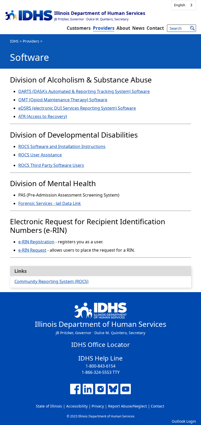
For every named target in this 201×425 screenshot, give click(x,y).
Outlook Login (184, 421)
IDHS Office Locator (100, 344)
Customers (79, 28)
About (123, 28)
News (138, 28)
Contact (155, 28)
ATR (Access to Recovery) (42, 116)
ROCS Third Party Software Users (51, 165)
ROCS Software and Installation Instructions (61, 146)
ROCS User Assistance (40, 155)
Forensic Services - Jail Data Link (49, 203)
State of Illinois (49, 406)
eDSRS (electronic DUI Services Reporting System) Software (77, 108)
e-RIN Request (32, 250)
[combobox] (183, 5)
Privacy (98, 406)
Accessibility (77, 406)
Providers (103, 28)
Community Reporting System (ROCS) (51, 281)
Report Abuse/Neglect (127, 406)
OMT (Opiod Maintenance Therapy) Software (62, 100)
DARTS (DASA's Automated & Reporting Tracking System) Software (84, 91)
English (179, 5)
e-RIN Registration (36, 242)
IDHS (14, 41)
